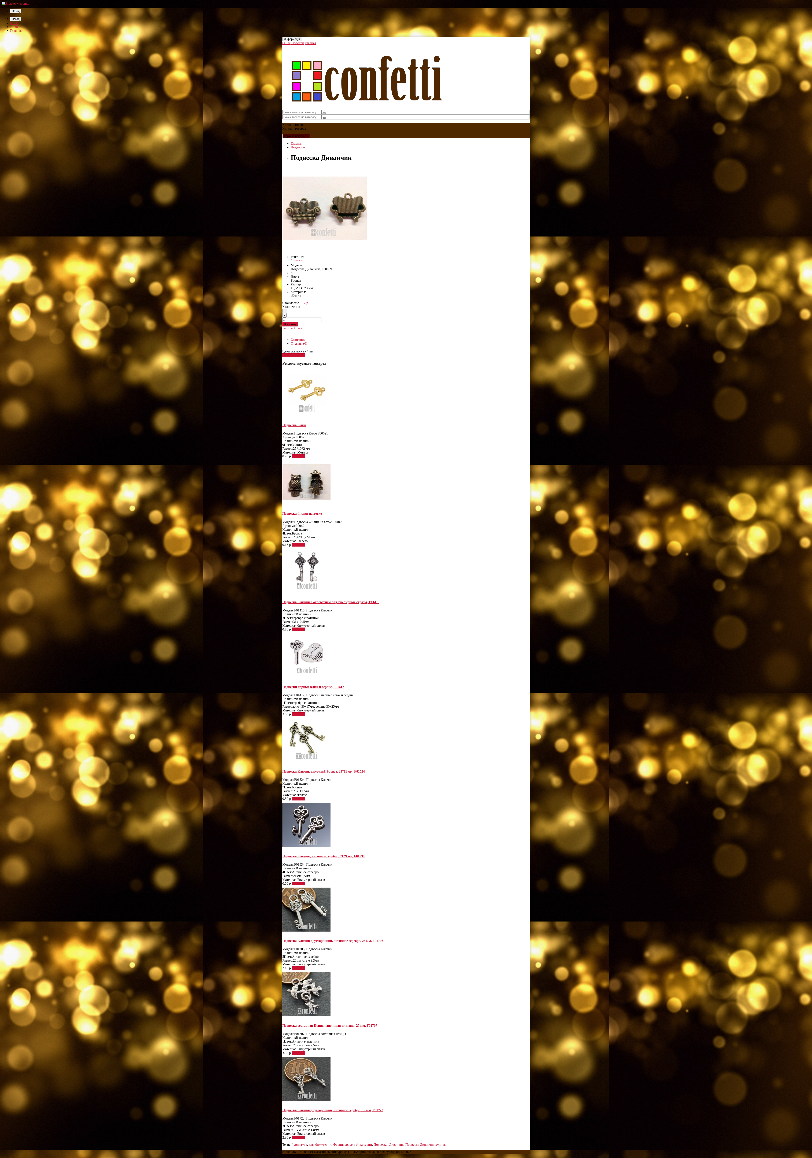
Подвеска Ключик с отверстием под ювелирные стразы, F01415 (330, 602)
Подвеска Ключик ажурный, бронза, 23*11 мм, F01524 (323, 771)
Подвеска (380, 1144)
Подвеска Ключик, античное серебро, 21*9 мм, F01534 (323, 856)
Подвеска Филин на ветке (302, 513)
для (311, 1144)
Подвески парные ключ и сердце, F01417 (313, 687)
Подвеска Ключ (294, 425)
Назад (16, 11)
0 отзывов (297, 260)
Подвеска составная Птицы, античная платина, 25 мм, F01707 (329, 1025)
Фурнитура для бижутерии (352, 1144)
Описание (298, 339)
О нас (14, 23)
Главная (16, 30)
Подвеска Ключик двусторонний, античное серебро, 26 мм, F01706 (332, 941)
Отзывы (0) (299, 343)
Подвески (298, 147)
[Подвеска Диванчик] (324, 249)
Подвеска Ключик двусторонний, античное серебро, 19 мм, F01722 (332, 1110)
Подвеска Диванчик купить (425, 1144)
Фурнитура (299, 1144)
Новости (16, 27)
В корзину (290, 324)
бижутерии (323, 1144)
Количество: (291, 306)
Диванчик (396, 1144)
